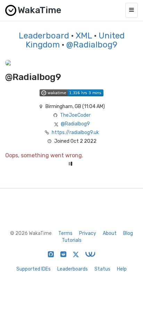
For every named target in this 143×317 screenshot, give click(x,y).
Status (102, 269)
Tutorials (72, 240)
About (110, 233)
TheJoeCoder (75, 115)
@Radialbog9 (91, 45)
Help (122, 269)
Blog (128, 233)
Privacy (87, 233)
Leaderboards (72, 269)
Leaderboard (44, 36)
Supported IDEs (33, 269)
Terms (65, 233)
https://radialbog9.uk (75, 132)
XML (84, 36)
